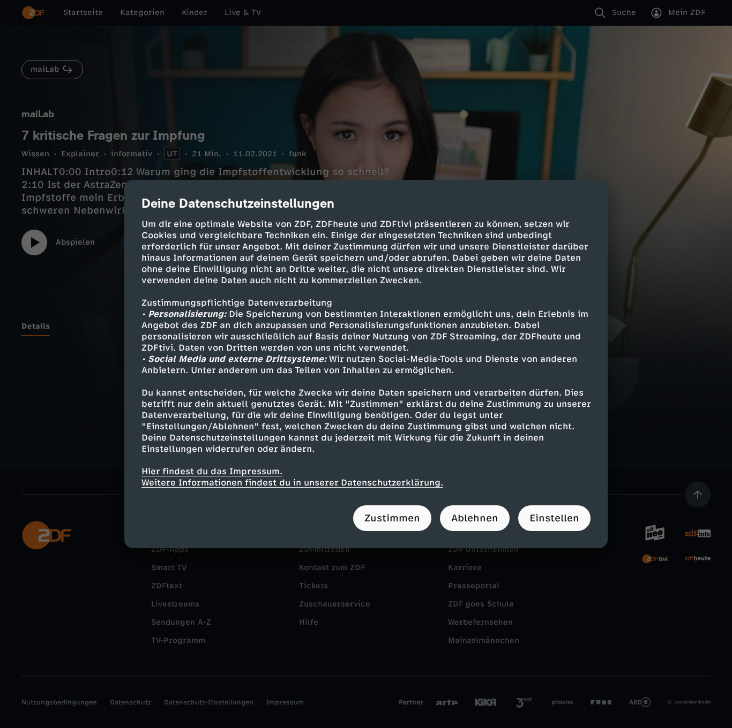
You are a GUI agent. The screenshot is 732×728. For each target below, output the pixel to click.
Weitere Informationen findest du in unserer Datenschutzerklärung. (292, 482)
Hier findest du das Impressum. (211, 471)
